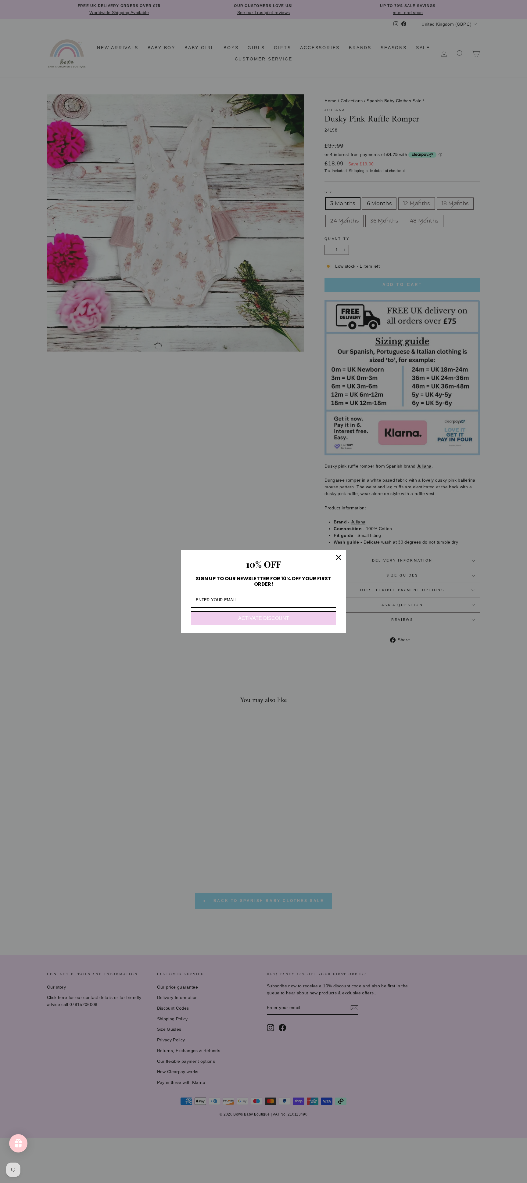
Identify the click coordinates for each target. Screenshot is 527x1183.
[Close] (338, 557)
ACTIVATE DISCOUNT (263, 618)
